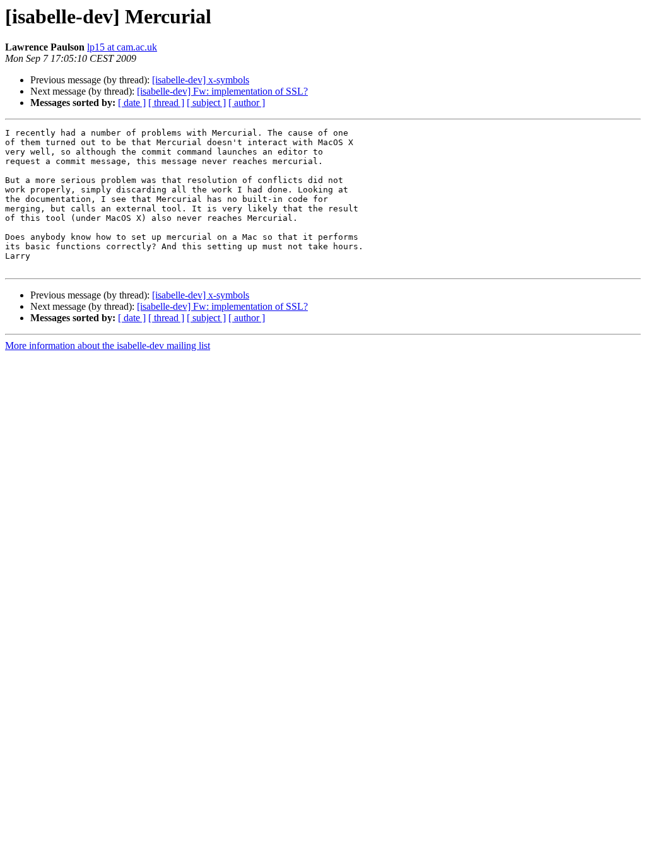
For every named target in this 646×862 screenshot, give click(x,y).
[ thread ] (166, 102)
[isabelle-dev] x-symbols (200, 79)
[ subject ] (206, 102)
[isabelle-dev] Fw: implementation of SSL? (222, 91)
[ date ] (132, 102)
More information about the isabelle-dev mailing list (107, 345)
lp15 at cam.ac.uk (122, 47)
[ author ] (246, 102)
